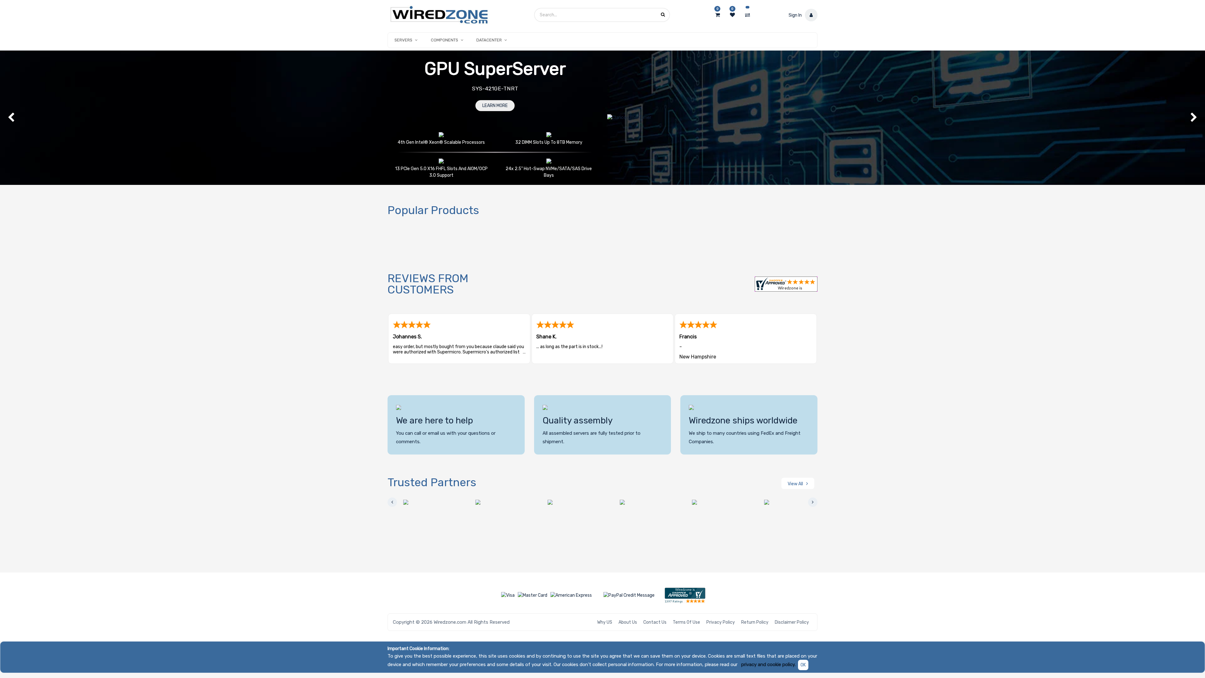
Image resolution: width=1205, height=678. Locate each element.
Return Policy (755, 622)
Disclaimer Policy (792, 622)
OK (803, 665)
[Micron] (638, 502)
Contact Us (655, 622)
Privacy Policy (720, 622)
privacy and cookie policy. (768, 664)
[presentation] (392, 502)
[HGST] (494, 502)
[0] (717, 15)
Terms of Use (686, 622)
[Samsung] (710, 502)
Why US (604, 622)
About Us (628, 622)
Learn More (495, 105)
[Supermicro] (782, 502)
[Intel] (566, 502)
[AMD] (422, 502)
